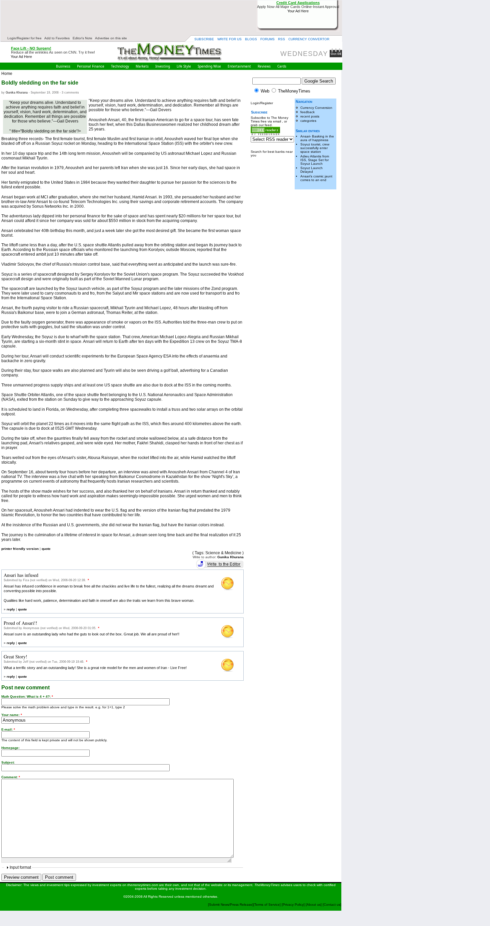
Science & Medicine (223, 553)
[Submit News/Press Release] (230, 904)
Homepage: (10, 748)
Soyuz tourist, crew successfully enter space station (314, 147)
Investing (162, 66)
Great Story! (15, 656)
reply (11, 609)
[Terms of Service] (267, 904)
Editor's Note (82, 38)
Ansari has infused (21, 575)
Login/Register (262, 103)
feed (268, 125)
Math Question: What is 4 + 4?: (27, 696)
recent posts (309, 116)
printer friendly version (20, 549)
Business (63, 66)
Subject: (8, 762)
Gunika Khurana (17, 92)
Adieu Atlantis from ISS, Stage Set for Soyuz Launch (314, 159)
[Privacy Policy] (294, 904)
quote (46, 549)
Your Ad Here (298, 11)
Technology (120, 66)
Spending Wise (209, 66)
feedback (307, 112)
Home (6, 73)
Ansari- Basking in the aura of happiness (317, 138)
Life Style (184, 66)
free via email (271, 121)
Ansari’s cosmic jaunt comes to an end (316, 178)
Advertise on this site (111, 38)
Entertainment (239, 66)
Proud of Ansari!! (20, 623)
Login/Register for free (24, 38)
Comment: (10, 777)
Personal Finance (90, 66)
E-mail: (8, 729)
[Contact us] (332, 904)
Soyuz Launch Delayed (311, 169)
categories (308, 120)
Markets (142, 66)
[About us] (314, 904)
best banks (276, 151)
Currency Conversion (316, 108)
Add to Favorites (57, 38)
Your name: (11, 715)
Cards (281, 66)
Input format (20, 867)
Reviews (264, 66)
